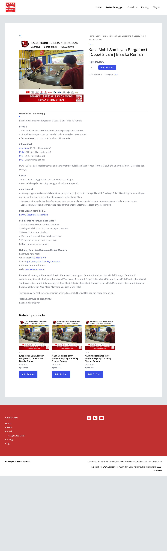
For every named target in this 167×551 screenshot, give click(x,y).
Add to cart (107, 67)
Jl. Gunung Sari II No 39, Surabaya (43, 261)
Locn (98, 35)
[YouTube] (101, 418)
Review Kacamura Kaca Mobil (33, 214)
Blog (155, 7)
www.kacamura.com (34, 269)
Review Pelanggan (114, 7)
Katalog (145, 7)
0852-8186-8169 (38, 257)
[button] (20, 35)
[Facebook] (95, 418)
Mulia (22, 152)
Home (99, 7)
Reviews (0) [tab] (39, 113)
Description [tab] (25, 113)
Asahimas (24, 148)
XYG (21, 155)
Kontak (130, 7)
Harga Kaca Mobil (16, 435)
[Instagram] (89, 418)
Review (8, 427)
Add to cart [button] (28, 374)
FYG (21, 159)
